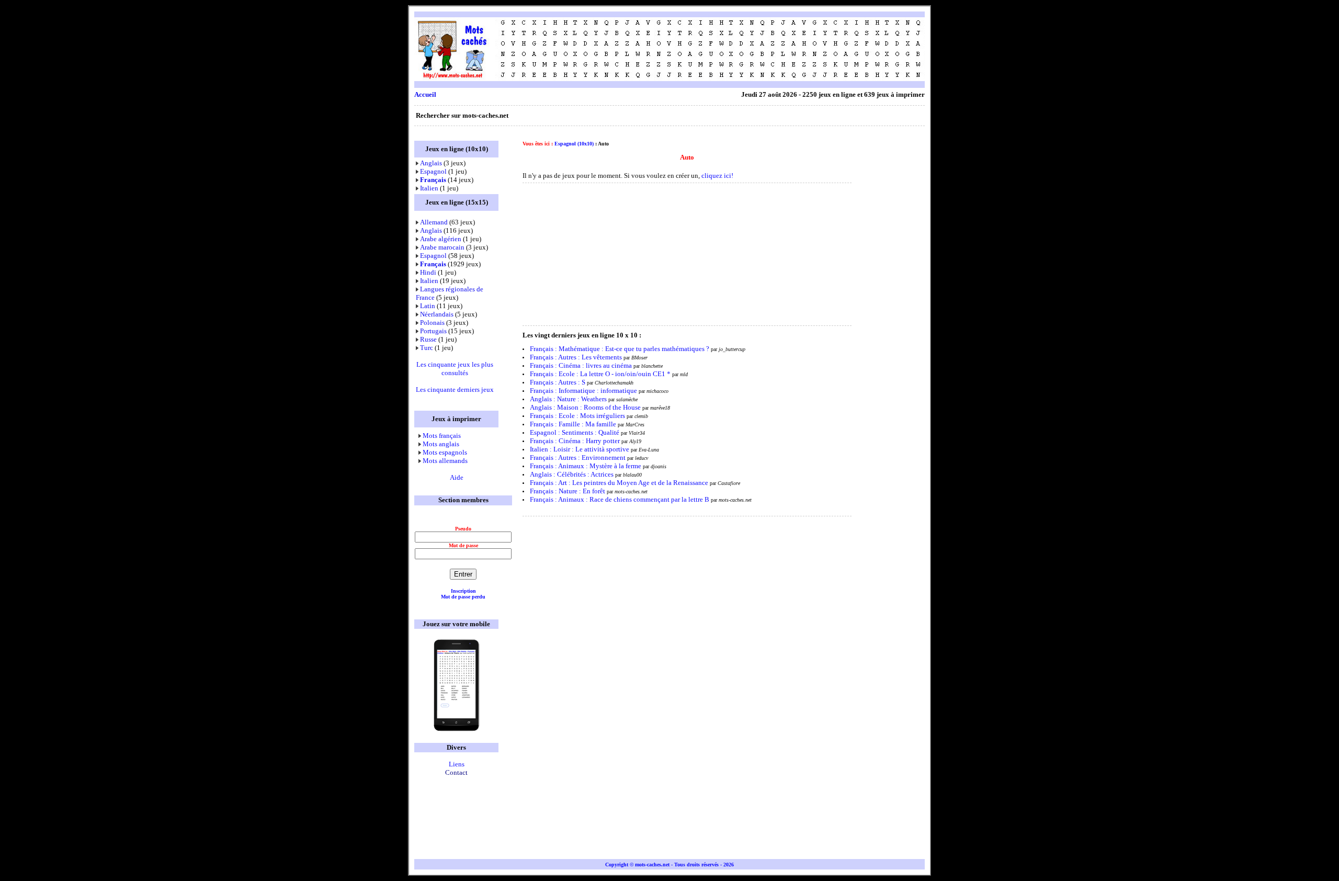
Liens (456, 764)
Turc (426, 348)
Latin (427, 306)
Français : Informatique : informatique (583, 390)
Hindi (428, 272)
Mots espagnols (445, 452)
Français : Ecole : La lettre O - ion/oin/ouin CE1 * (600, 374)
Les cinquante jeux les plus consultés (454, 368)
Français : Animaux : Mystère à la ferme (585, 466)
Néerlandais (436, 314)
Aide (456, 477)
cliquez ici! (717, 175)
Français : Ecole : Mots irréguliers (577, 416)
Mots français (442, 435)
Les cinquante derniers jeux (455, 389)
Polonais (432, 322)
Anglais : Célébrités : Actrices (572, 474)
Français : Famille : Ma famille (573, 424)
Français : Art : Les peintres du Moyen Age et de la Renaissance (619, 483)
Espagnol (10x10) (574, 143)
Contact (456, 772)
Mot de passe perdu (463, 597)
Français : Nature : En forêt (567, 491)
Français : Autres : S (557, 382)
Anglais (431, 163)
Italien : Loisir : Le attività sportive (579, 449)
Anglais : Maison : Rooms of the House (585, 407)
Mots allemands (445, 461)
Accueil (425, 94)
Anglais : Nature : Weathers (569, 399)
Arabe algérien (440, 239)
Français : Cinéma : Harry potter (575, 441)
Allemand (434, 222)
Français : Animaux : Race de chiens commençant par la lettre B (619, 499)
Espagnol (433, 171)
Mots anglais (441, 444)
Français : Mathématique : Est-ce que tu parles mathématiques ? (619, 349)
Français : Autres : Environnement (578, 457)
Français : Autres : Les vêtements (576, 357)
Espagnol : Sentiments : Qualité (575, 432)
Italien (429, 188)
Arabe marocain (442, 247)
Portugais (433, 331)
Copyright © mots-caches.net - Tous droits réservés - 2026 (669, 864)
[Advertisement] (734, 49)
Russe (428, 339)
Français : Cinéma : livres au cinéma (581, 365)
